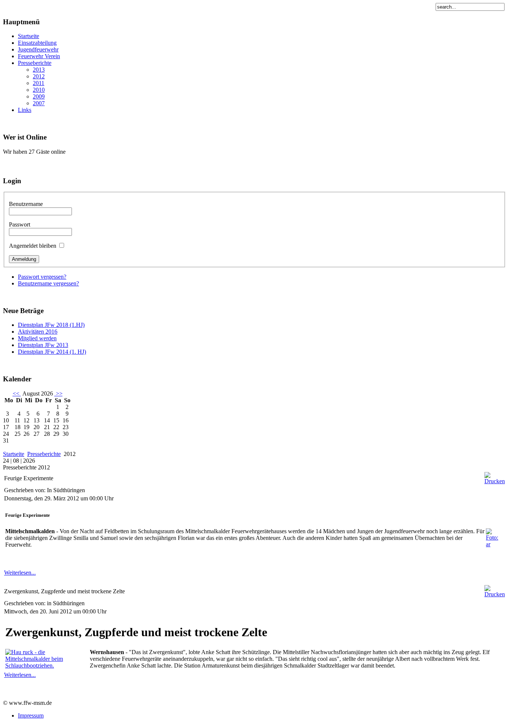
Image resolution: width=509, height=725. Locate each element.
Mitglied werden (37, 338)
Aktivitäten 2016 (37, 331)
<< (17, 393)
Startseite (13, 454)
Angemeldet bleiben (32, 246)
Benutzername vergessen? (48, 283)
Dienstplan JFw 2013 (43, 345)
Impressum (31, 715)
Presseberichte (44, 454)
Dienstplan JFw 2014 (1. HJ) (52, 352)
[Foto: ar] (495, 544)
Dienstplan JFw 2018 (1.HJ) (51, 325)
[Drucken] (494, 481)
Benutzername (26, 204)
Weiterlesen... (20, 572)
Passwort (19, 224)
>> (58, 393)
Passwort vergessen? (42, 277)
